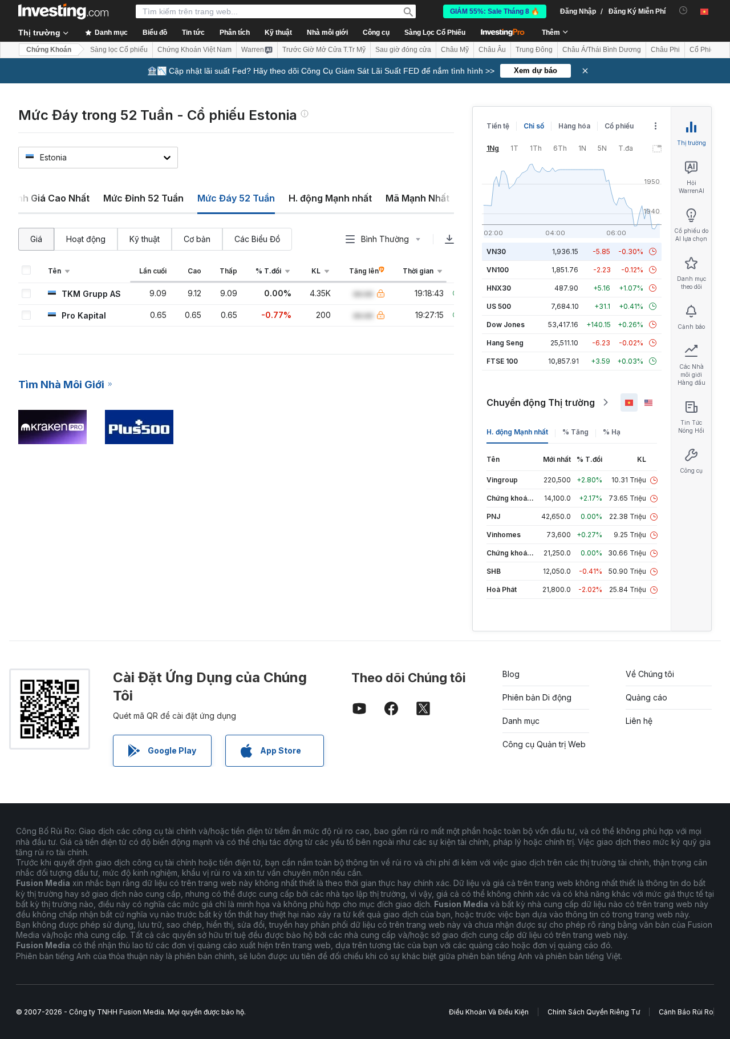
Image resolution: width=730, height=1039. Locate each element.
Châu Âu (492, 50)
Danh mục (521, 721)
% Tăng (575, 432)
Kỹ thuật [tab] (144, 239)
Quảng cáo (646, 697)
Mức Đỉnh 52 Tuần (143, 198)
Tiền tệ (497, 126)
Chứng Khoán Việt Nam (194, 50)
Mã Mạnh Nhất (417, 198)
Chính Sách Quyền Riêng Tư (594, 1012)
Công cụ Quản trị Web (544, 744)
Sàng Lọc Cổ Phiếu (434, 33)
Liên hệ (639, 721)
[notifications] (683, 10)
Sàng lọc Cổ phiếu (119, 50)
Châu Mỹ (455, 50)
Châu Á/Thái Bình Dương (601, 50)
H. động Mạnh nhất (330, 198)
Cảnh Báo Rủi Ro (686, 1012)
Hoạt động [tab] (86, 239)
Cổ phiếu (619, 126)
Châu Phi (665, 50)
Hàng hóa (574, 126)
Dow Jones (505, 324)
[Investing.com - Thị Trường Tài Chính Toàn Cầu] (63, 11)
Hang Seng (505, 343)
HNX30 (498, 288)
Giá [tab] (36, 239)
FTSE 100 (502, 361)
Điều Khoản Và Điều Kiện (489, 1012)
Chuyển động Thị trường (540, 402)
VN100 (497, 269)
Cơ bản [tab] (197, 239)
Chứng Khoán (48, 50)
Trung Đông (534, 50)
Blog (511, 674)
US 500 (498, 306)
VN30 (496, 251)
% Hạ (611, 432)
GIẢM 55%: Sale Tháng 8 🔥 (495, 11)
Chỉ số (534, 126)
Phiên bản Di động (536, 697)
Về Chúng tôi (650, 674)
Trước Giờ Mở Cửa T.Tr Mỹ (324, 50)
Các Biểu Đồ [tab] (257, 239)
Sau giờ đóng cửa (403, 50)
